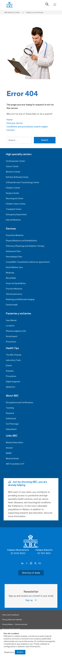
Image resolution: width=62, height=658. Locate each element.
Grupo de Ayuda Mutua (16, 283)
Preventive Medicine (15, 235)
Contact (10, 130)
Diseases (10, 371)
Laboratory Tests (13, 360)
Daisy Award (11, 429)
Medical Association (14, 442)
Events (9, 365)
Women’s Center (13, 172)
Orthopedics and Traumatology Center (22, 182)
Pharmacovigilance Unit (16, 331)
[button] (47, 5)
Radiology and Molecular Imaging (20, 299)
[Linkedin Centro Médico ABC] (22, 563)
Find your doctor (14, 123)
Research (10, 413)
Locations (10, 325)
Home (9, 119)
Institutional (11, 418)
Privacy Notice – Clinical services (14, 624)
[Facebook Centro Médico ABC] (27, 563)
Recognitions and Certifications (19, 402)
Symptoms (10, 387)
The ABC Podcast (13, 355)
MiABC (9, 453)
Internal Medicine (13, 220)
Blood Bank (11, 278)
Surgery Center (12, 193)
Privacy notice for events (11, 629)
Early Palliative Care (14, 267)
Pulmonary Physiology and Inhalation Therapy (25, 246)
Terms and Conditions (10, 615)
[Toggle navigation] (54, 4)
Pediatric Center (13, 188)
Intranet (9, 448)
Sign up (29, 600)
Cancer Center (12, 166)
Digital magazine (13, 381)
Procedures (11, 376)
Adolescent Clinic (13, 251)
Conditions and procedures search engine (27, 126)
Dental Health (12, 305)
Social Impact (11, 336)
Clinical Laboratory (14, 294)
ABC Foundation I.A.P (15, 464)
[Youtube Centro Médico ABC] (39, 563)
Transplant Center (13, 209)
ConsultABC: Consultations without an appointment (28, 262)
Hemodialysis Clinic (14, 256)
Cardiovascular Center (15, 161)
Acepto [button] (20, 652)
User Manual (11, 320)
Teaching (10, 408)
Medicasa (10, 272)
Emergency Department (16, 214)
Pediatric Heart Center (16, 204)
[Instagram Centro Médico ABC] (31, 563)
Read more (9, 652)
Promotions (11, 341)
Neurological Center (14, 198)
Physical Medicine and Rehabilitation (21, 240)
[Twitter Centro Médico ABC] (35, 563)
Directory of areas (31, 572)
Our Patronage (12, 424)
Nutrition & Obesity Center (17, 177)
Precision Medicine (14, 288)
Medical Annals (12, 458)
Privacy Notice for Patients (12, 620)
